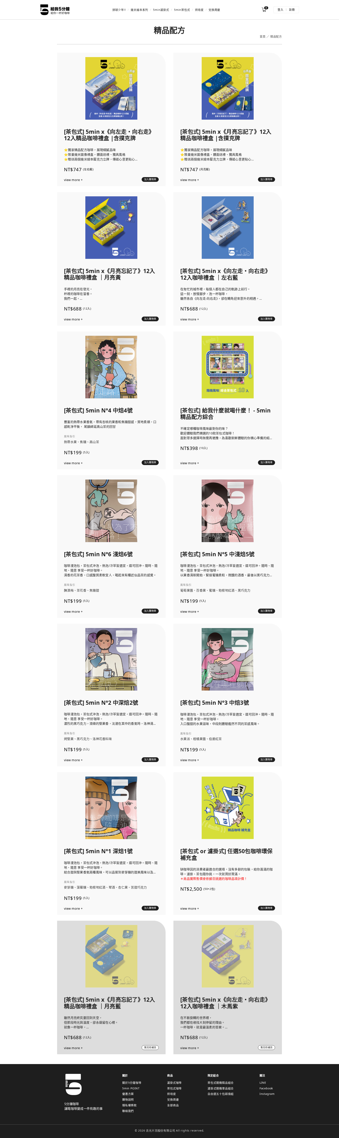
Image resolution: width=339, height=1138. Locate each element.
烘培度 (199, 10)
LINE (263, 1082)
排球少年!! (119, 10)
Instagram (267, 1094)
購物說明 (128, 1099)
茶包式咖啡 (174, 1088)
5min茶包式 (182, 10)
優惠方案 (128, 1094)
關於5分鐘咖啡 (131, 1082)
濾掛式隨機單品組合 (221, 1088)
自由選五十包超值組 (221, 1094)
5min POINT (131, 1088)
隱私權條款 (129, 1105)
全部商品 (173, 1105)
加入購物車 (150, 179)
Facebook (266, 1088)
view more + (73, 180)
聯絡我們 (128, 1111)
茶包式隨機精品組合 (221, 1082)
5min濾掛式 (161, 10)
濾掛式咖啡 (174, 1082)
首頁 (263, 36)
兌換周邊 (214, 10)
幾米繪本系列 (139, 10)
